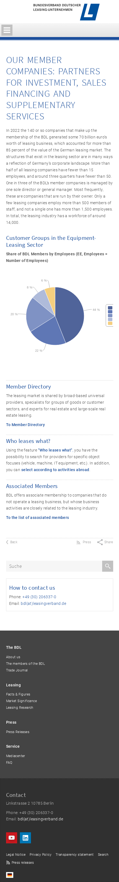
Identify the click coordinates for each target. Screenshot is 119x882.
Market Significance (21, 701)
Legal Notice (16, 855)
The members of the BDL (25, 664)
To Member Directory (25, 424)
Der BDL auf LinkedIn (25, 837)
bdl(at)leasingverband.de (43, 603)
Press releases (23, 863)
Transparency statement (75, 855)
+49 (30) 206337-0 (39, 597)
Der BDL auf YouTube (11, 837)
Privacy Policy (40, 855)
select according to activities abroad (55, 470)
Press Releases (18, 732)
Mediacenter (15, 756)
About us (13, 657)
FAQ (9, 763)
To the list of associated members (37, 517)
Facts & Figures (18, 694)
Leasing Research (19, 708)
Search (103, 855)
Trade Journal (17, 670)
